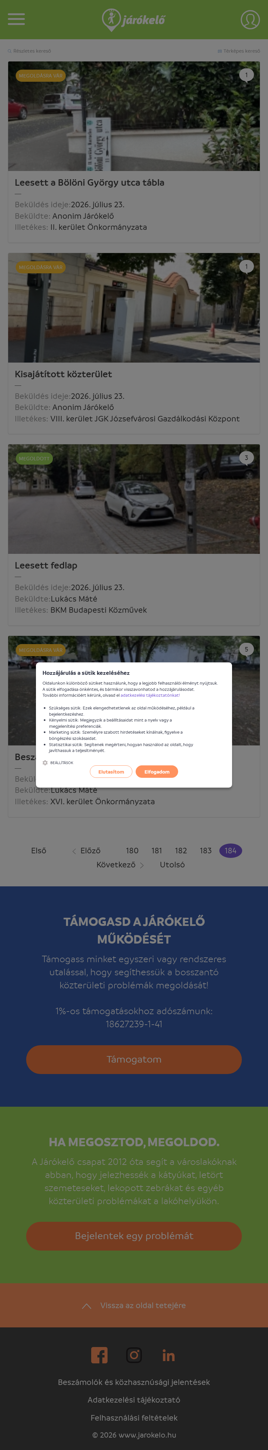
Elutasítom (111, 771)
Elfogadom (157, 771)
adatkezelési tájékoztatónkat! (150, 695)
